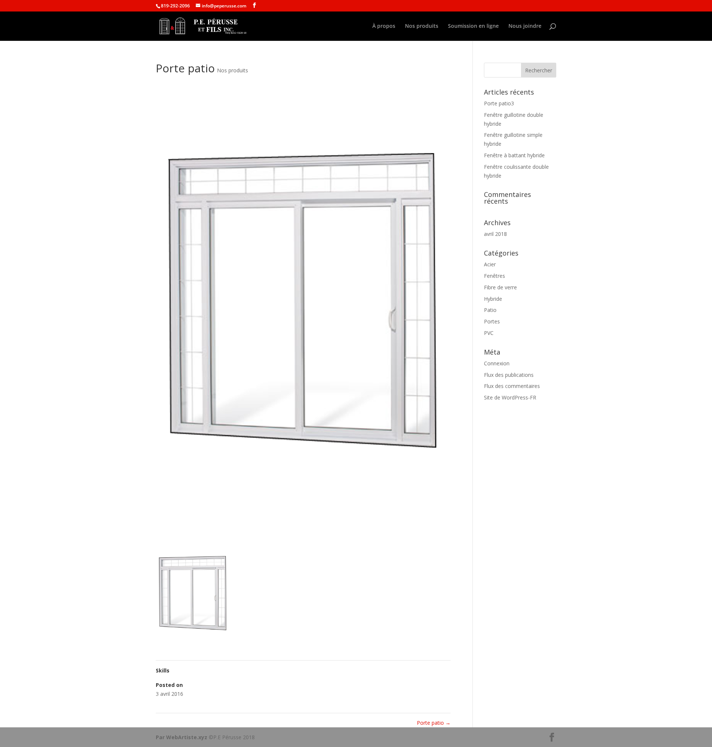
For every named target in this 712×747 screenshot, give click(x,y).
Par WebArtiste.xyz (182, 737)
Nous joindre (524, 26)
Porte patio (434, 722)
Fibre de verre (500, 287)
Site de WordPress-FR (510, 397)
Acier (490, 264)
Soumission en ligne (473, 26)
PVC (489, 332)
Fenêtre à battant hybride (514, 155)
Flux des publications (509, 374)
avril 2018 (495, 233)
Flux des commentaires (512, 385)
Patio (490, 309)
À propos (383, 26)
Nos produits (421, 26)
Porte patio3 (499, 103)
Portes (492, 321)
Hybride (493, 298)
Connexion (497, 363)
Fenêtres (494, 275)
